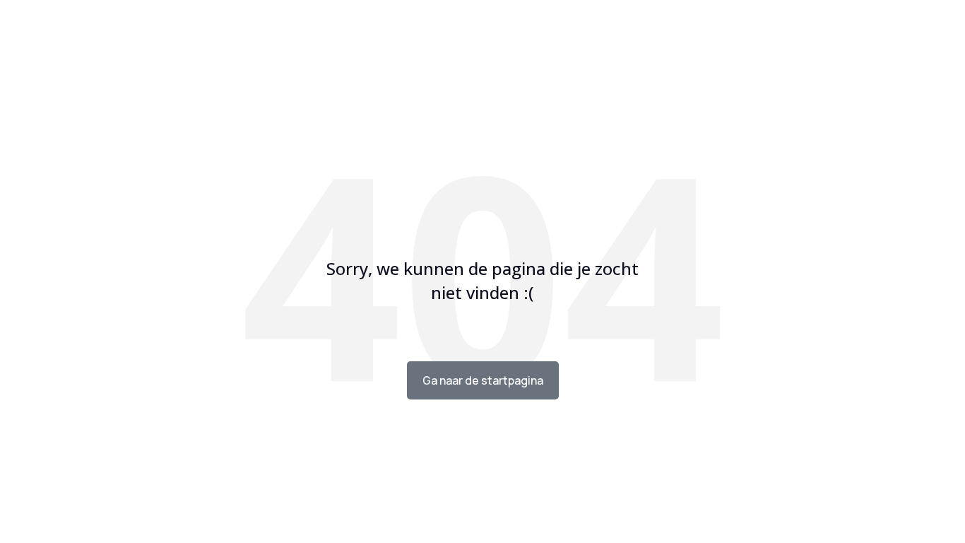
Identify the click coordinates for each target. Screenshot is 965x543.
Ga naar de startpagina (482, 380)
